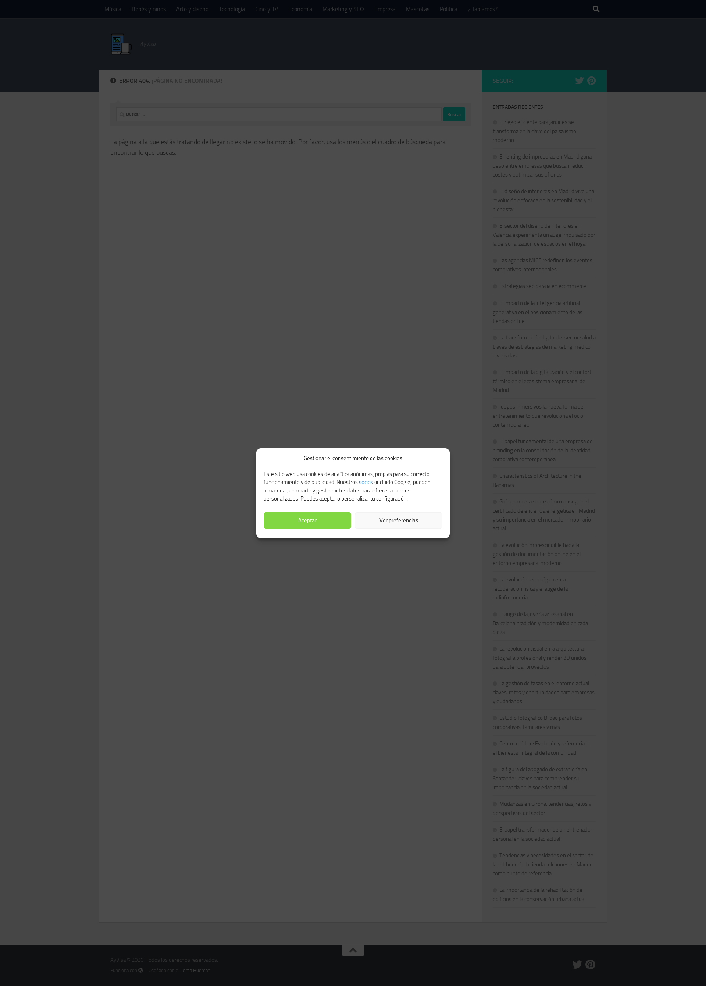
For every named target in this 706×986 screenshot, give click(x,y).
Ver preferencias (398, 520)
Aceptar (307, 520)
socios (366, 482)
